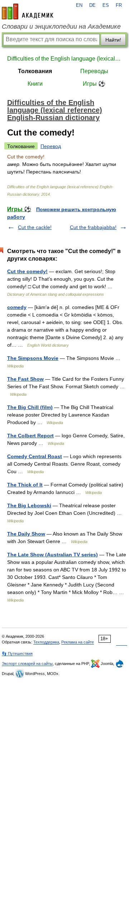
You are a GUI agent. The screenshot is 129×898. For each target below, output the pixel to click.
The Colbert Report (30, 435)
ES (105, 5)
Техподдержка (46, 642)
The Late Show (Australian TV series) (52, 554)
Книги (35, 84)
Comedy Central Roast (34, 456)
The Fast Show (25, 379)
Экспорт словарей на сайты (27, 663)
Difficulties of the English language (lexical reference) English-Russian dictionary (64, 59)
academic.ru (27, 11)
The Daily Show (26, 534)
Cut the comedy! (27, 271)
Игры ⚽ (94, 84)
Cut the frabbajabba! (93, 227)
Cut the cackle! (35, 227)
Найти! (113, 40)
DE (92, 5)
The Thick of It (25, 485)
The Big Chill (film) (30, 407)
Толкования (35, 71)
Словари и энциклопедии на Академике (61, 26)
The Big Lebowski (29, 505)
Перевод (50, 146)
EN (79, 5)
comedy (17, 307)
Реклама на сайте (77, 642)
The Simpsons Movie (32, 358)
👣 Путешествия (17, 653)
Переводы (94, 71)
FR (119, 5)
